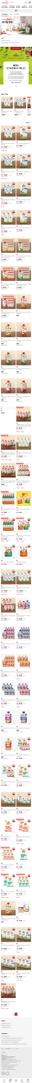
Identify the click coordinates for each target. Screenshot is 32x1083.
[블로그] (7, 1073)
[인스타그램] (3, 1073)
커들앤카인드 (24, 7)
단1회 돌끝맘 (12, 7)
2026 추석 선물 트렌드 (5, 1036)
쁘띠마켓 (18, 7)
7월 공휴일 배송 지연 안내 (5, 1027)
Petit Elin (5, 2)
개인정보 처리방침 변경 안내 (6, 1025)
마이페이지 (22, 1081)
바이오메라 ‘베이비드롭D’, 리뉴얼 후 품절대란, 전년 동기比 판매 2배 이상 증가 (14, 1044)
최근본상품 (28, 1081)
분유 (11, 14)
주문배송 (10, 1081)
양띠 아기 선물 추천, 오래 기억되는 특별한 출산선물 (9, 1042)
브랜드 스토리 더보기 (16, 82)
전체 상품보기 (5, 14)
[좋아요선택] (14, 139)
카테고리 (4, 1081)
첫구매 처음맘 (4, 7)
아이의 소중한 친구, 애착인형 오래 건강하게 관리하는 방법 (11, 1040)
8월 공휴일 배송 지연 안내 (5, 1023)
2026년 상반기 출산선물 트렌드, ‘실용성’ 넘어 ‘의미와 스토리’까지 (12, 1038)
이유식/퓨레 (16, 14)
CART (29, 2)
